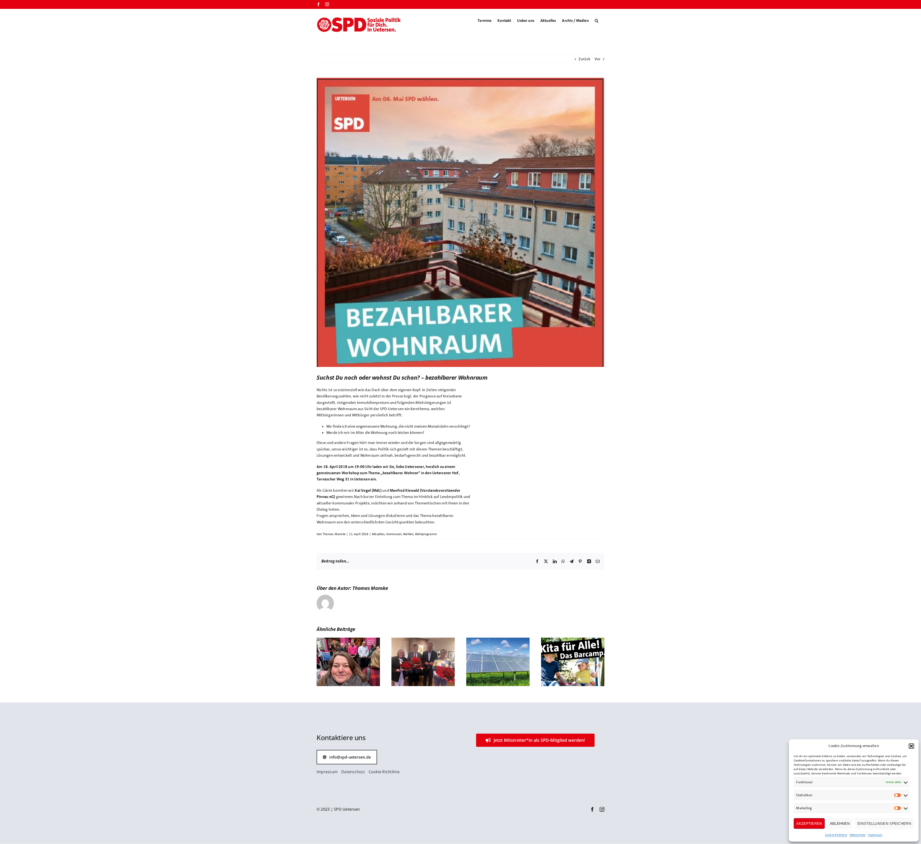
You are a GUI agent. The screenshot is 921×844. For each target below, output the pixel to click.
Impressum (875, 835)
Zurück (584, 58)
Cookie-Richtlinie (836, 835)
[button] (911, 746)
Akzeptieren (809, 823)
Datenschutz (858, 835)
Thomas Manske (334, 534)
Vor (598, 58)
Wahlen (408, 534)
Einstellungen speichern (884, 823)
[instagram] (602, 809)
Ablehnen (840, 823)
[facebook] (592, 809)
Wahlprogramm (426, 534)
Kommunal (393, 534)
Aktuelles (378, 534)
